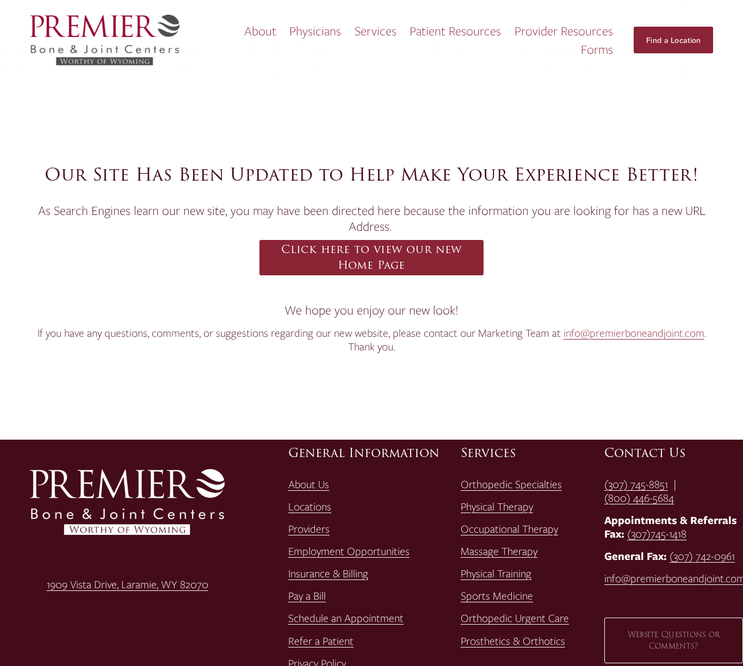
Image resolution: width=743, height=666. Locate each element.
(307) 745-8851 (636, 484)
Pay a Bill (307, 596)
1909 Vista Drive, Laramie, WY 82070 (127, 584)
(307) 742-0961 (702, 556)
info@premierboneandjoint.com (634, 333)
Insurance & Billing (328, 574)
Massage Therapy (499, 551)
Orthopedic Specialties (511, 484)
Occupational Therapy (509, 529)
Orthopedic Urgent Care (515, 618)
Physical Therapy (497, 507)
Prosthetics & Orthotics (513, 641)
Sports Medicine (497, 596)
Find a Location (673, 40)
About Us (308, 484)
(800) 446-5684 (639, 498)
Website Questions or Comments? (674, 640)
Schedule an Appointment (346, 618)
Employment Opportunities (349, 551)
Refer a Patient (321, 641)
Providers (309, 529)
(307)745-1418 (656, 534)
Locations (309, 507)
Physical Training (496, 574)
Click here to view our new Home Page (371, 257)
